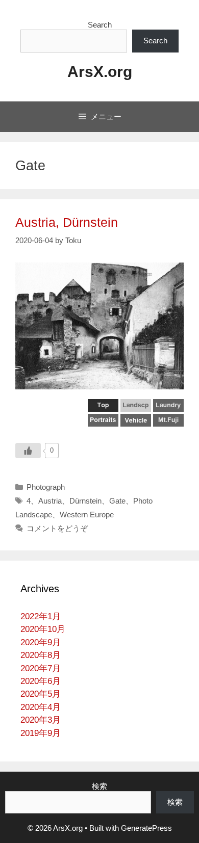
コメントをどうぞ (57, 528)
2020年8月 (40, 655)
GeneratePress (146, 828)
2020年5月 (40, 694)
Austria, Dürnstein (66, 222)
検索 (99, 786)
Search (100, 24)
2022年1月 (40, 616)
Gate (117, 500)
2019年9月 (40, 733)
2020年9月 (40, 642)
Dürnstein (85, 500)
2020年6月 (40, 681)
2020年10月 (42, 629)
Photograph (46, 487)
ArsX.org (99, 71)
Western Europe (87, 514)
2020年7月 (40, 668)
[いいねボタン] (28, 450)
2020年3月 (40, 720)
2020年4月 (40, 707)
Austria (50, 500)
